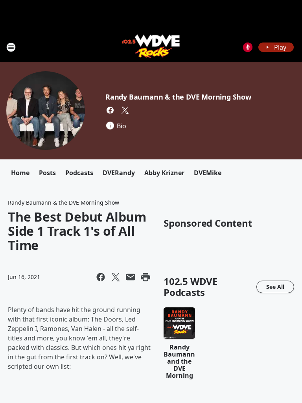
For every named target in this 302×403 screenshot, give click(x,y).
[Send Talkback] (247, 47)
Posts (47, 172)
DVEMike (207, 172)
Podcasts (79, 172)
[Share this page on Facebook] (100, 277)
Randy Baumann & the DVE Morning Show (178, 97)
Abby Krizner (164, 172)
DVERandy (119, 172)
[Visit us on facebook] (110, 110)
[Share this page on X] (115, 277)
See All (275, 286)
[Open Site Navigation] (11, 47)
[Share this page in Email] (130, 277)
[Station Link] (151, 47)
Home (20, 172)
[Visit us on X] (125, 110)
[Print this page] (145, 277)
